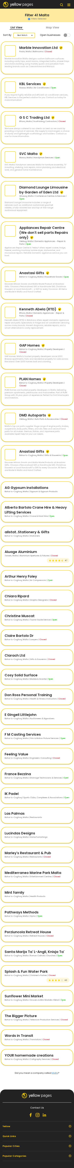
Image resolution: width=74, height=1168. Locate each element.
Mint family (14, 892)
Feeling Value (16, 754)
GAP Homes (30, 345)
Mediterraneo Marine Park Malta (33, 872)
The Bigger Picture (21, 1015)
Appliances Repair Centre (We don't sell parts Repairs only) (43, 232)
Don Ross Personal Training (28, 694)
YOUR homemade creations (29, 1055)
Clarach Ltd (15, 655)
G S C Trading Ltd (34, 117)
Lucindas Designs (20, 833)
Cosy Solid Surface (21, 675)
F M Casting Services (23, 734)
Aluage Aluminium (21, 551)
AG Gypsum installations (26, 487)
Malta (55, 1073)
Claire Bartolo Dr (19, 635)
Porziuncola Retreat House (28, 932)
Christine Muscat (20, 615)
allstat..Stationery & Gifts (27, 532)
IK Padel (12, 793)
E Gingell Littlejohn (20, 714)
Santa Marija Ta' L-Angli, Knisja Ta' (34, 951)
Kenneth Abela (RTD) (38, 309)
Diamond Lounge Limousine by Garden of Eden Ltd (43, 190)
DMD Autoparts (33, 415)
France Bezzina (18, 774)
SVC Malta (28, 153)
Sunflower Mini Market (24, 996)
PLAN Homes (30, 379)
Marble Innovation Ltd (39, 47)
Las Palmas (15, 813)
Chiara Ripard (17, 596)
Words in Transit (19, 1035)
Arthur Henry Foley (21, 576)
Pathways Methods (22, 912)
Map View (52, 27)
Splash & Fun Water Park (26, 971)
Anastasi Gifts (32, 273)
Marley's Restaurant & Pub (28, 853)
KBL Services (30, 83)
